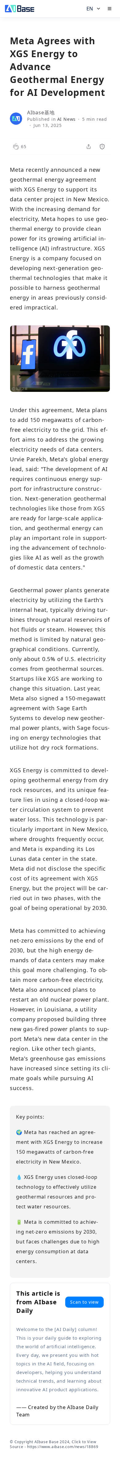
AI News (66, 119)
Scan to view (84, 1302)
